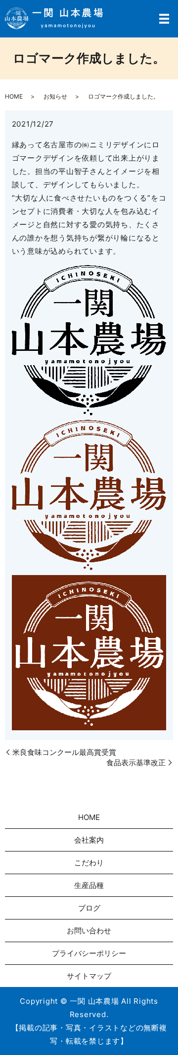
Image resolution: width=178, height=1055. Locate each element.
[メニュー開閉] (164, 19)
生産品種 (89, 885)
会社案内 (89, 840)
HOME (14, 96)
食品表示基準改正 (136, 762)
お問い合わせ (89, 930)
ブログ (89, 908)
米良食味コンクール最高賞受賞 (64, 752)
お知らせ (55, 96)
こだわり (89, 862)
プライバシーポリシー (89, 953)
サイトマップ (89, 976)
